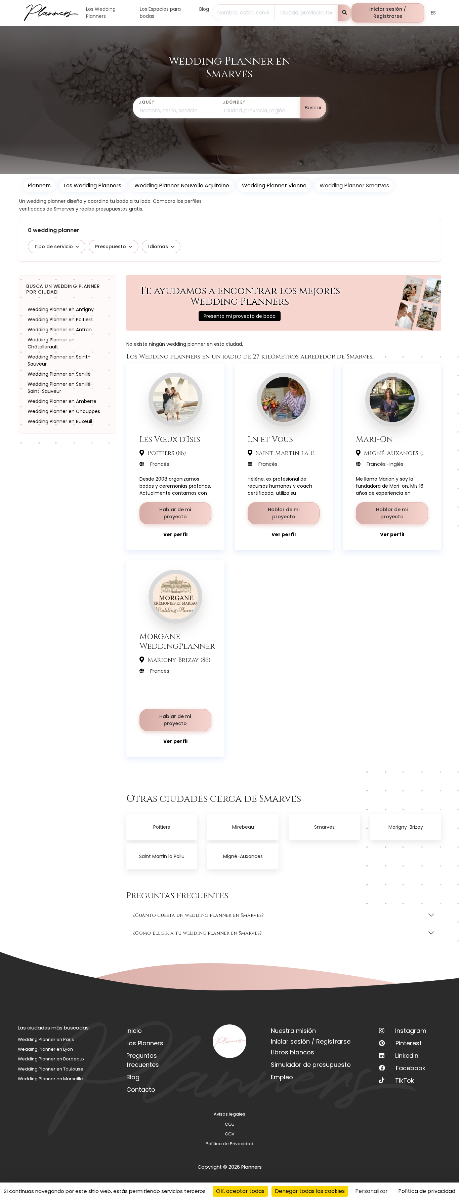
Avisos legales (229, 1114)
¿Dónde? (234, 102)
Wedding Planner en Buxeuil (60, 421)
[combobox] (243, 13)
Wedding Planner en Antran (60, 329)
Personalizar (371, 1191)
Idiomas (158, 246)
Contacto (140, 1089)
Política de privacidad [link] (426, 1191)
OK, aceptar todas (240, 1191)
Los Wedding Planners (92, 185)
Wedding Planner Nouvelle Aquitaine (181, 185)
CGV (230, 1134)
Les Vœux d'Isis (169, 439)
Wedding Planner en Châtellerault (51, 343)
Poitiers (161, 827)
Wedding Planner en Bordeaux (51, 1059)
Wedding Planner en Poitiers (60, 319)
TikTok (404, 1080)
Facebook (410, 1068)
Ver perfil (175, 534)
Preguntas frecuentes (142, 1060)
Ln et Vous (270, 439)
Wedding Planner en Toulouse (50, 1069)
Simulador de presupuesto (311, 1064)
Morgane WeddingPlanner (177, 641)
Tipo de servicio (53, 246)
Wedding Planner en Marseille (50, 1079)
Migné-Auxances (243, 856)
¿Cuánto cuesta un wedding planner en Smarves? (198, 915)
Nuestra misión (293, 1030)
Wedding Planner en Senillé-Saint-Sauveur (60, 388)
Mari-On (374, 439)
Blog (132, 1077)
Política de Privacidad (229, 1144)
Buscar (313, 107)
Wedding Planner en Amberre (62, 401)
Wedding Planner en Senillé (59, 374)
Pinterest (408, 1043)
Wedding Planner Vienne (274, 185)
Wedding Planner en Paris (46, 1039)
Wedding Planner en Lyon (45, 1049)
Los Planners (144, 1043)
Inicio (134, 1030)
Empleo (282, 1077)
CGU (230, 1124)
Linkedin (406, 1055)
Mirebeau (243, 827)
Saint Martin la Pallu (161, 856)
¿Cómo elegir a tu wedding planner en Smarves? (197, 933)
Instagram (410, 1030)
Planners (39, 185)
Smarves (324, 827)
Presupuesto (110, 246)
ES (433, 12)
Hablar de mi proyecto (175, 513)
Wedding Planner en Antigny (61, 309)
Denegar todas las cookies (310, 1191)
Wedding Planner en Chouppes (64, 411)
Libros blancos (292, 1052)
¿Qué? (147, 102)
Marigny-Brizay (405, 827)
